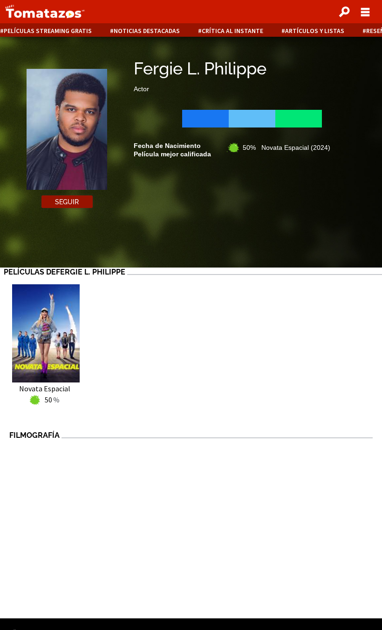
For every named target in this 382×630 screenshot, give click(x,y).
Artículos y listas (314, 31)
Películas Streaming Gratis (48, 31)
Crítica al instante (232, 31)
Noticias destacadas (147, 31)
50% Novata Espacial (286, 147)
